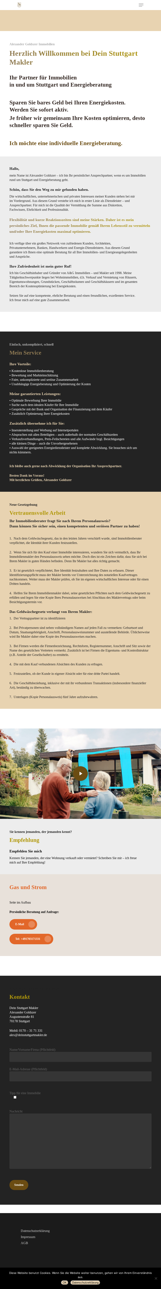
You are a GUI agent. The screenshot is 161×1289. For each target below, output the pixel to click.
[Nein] (156, 1278)
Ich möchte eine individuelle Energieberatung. (65, 143)
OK (65, 1282)
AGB (24, 1243)
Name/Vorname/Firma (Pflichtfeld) (32, 1049)
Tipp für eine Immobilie (25, 1093)
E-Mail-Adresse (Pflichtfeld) (28, 1069)
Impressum (28, 1237)
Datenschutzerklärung (35, 1231)
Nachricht (15, 1111)
